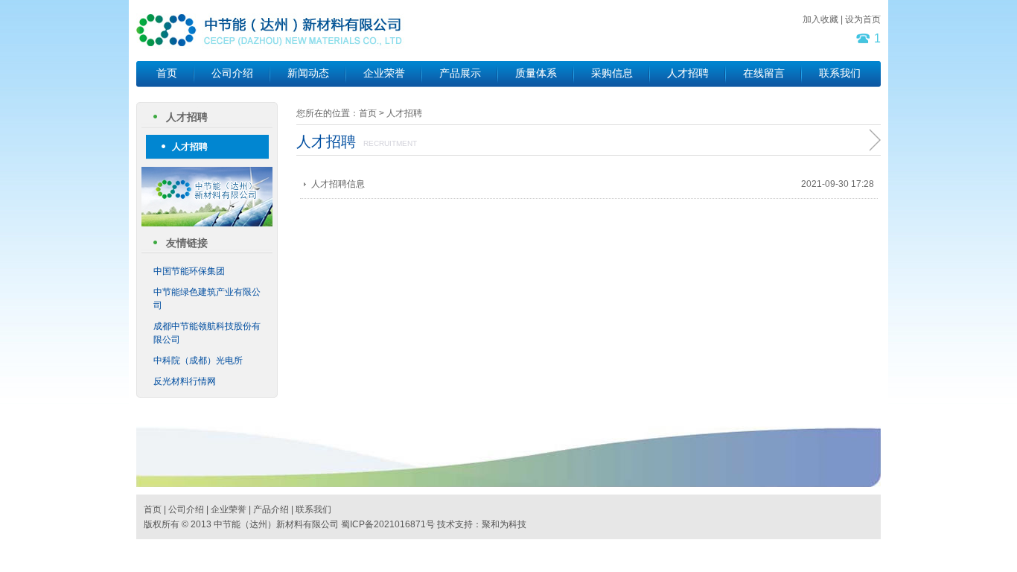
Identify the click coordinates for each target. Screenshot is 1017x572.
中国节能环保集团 (189, 271)
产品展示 (460, 73)
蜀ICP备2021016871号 (388, 524)
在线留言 (764, 73)
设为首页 (863, 19)
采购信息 (612, 73)
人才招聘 (688, 73)
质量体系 (536, 73)
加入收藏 (820, 19)
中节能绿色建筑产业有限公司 (207, 299)
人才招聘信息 (338, 184)
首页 (166, 73)
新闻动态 (308, 73)
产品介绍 (271, 509)
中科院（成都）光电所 (198, 360)
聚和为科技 (504, 524)
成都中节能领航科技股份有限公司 (207, 333)
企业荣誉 (384, 73)
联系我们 (840, 73)
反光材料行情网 (184, 381)
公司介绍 (232, 73)
